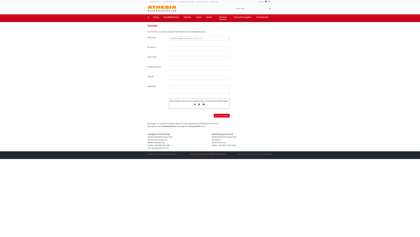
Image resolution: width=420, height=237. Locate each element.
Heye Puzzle (214, 2)
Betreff (151, 76)
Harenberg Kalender (169, 2)
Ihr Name (152, 47)
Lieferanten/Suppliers (243, 17)
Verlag (156, 17)
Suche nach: (240, 8)
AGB (256, 154)
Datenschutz (241, 154)
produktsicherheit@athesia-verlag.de (201, 156)
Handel (209, 17)
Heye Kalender (155, 2)
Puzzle (198, 17)
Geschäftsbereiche (171, 17)
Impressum (250, 154)
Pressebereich (262, 17)
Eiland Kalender (202, 2)
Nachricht (152, 86)
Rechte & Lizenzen (223, 18)
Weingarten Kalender (187, 2)
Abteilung (152, 37)
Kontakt (261, 2)
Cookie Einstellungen (265, 154)
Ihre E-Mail (153, 57)
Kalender (187, 17)
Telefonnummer (154, 67)
